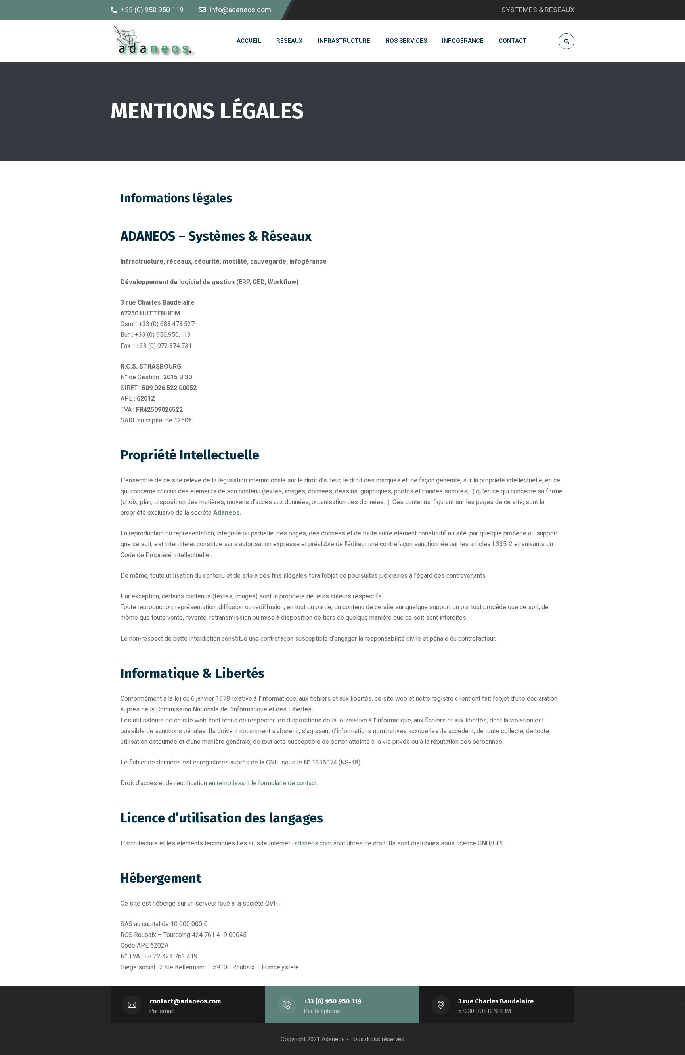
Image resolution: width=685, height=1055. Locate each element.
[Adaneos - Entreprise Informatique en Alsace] (155, 41)
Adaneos (226, 512)
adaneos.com (313, 843)
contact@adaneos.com (185, 1001)
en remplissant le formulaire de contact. (263, 783)
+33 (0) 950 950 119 (333, 1001)
